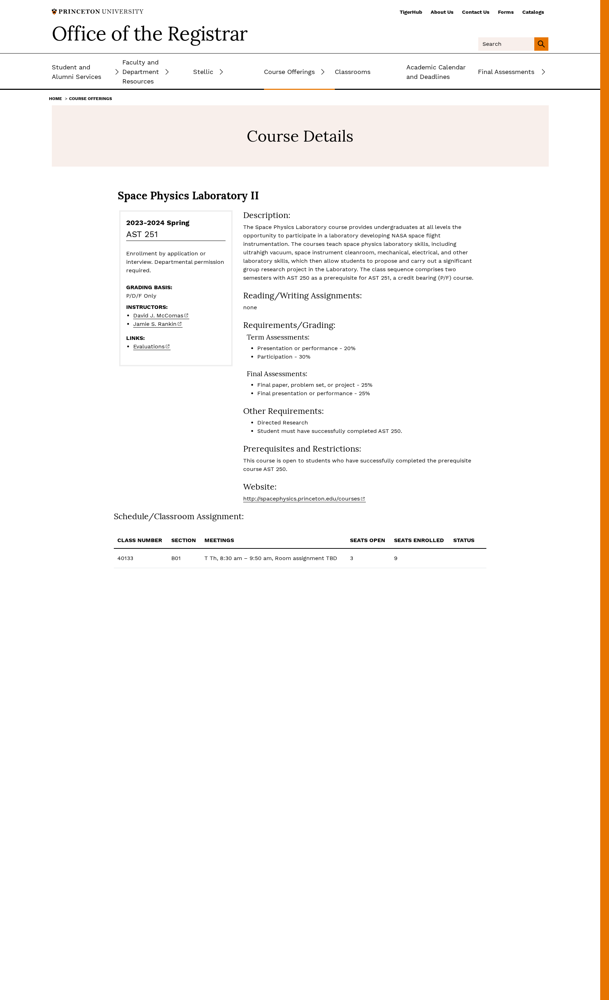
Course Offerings (90, 98)
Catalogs (533, 12)
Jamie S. (155, 324)
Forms (506, 12)
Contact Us (476, 12)
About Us (442, 12)
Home (55, 98)
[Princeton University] (97, 11)
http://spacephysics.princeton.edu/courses (301, 498)
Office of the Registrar (150, 33)
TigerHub (411, 12)
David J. (158, 315)
